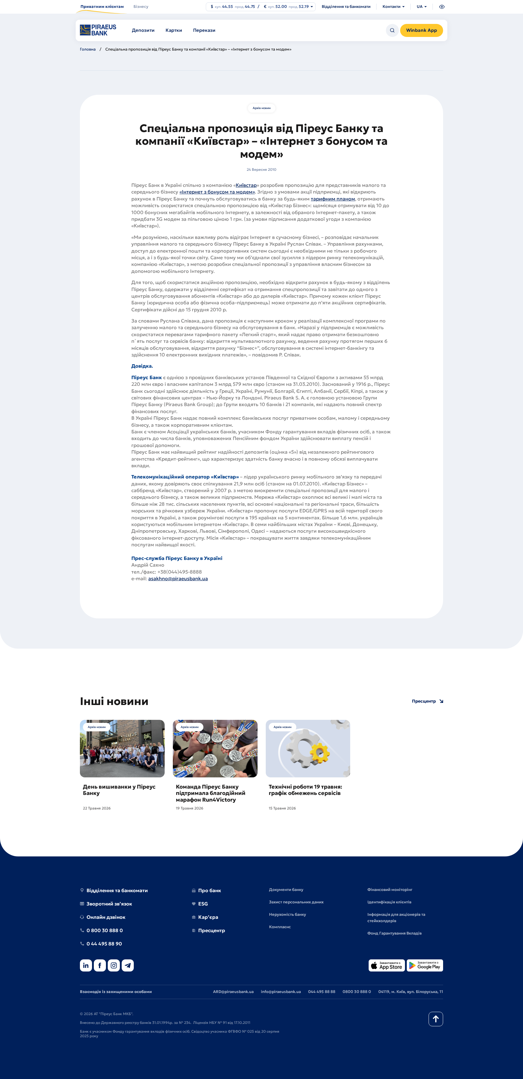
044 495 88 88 (321, 991)
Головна (88, 49)
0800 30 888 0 (357, 991)
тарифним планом (333, 199)
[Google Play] (425, 965)
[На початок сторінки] (436, 1019)
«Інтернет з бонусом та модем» (217, 192)
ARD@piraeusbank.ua (233, 991)
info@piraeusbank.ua (281, 991)
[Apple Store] (387, 965)
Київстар (246, 185)
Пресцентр (424, 701)
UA (420, 6)
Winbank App (421, 30)
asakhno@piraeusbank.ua (178, 578)
